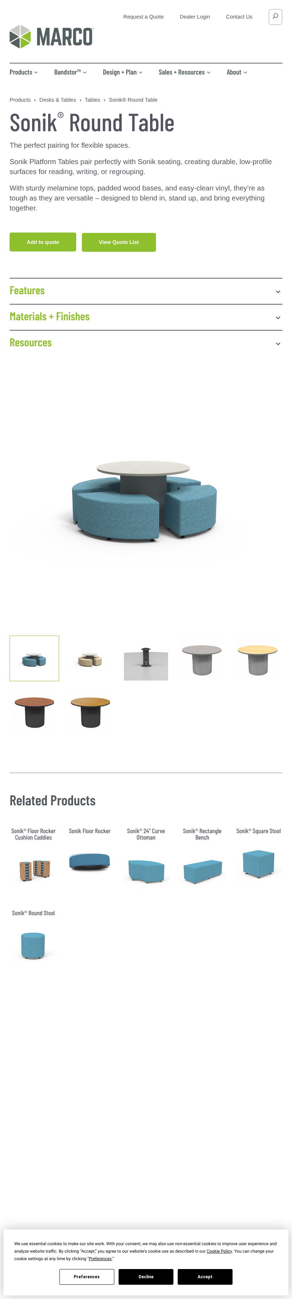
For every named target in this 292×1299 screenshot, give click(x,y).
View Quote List (119, 242)
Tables (92, 100)
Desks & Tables (58, 100)
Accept (205, 1276)
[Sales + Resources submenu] (209, 72)
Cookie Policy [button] (219, 1251)
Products (20, 100)
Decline (146, 1276)
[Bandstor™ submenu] (85, 72)
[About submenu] (245, 72)
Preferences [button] (100, 1258)
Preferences (87, 1276)
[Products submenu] (36, 72)
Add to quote (43, 242)
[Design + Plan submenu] (141, 72)
